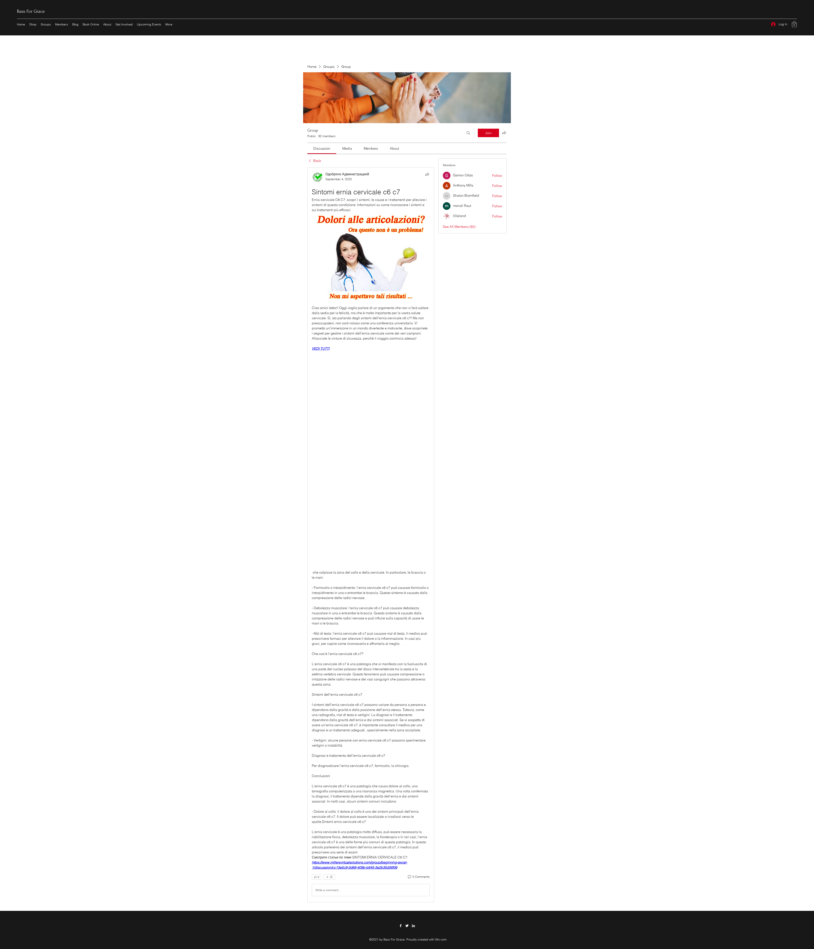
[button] (794, 24)
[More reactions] (329, 877)
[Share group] (504, 132)
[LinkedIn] (413, 926)
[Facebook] (401, 926)
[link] (321, 148)
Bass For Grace (31, 11)
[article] (370, 534)
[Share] (427, 174)
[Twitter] (407, 926)
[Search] (468, 133)
